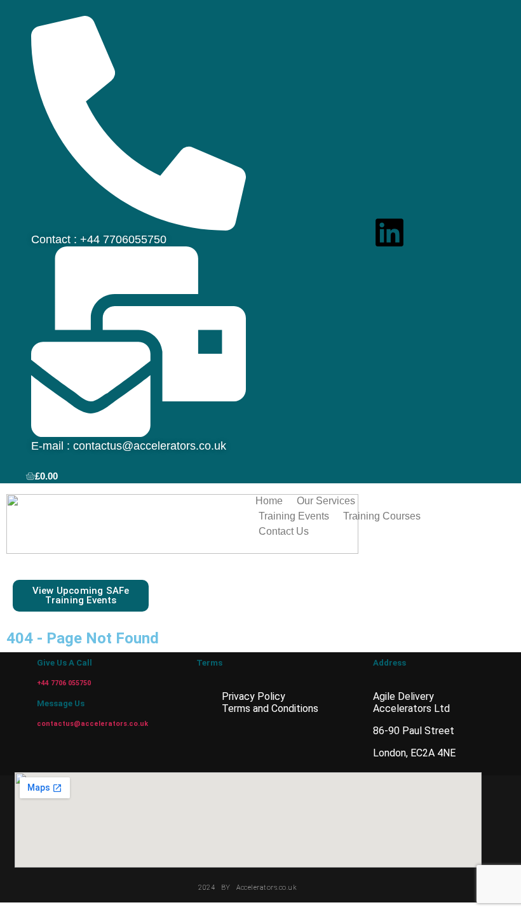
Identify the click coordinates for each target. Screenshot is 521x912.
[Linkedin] (389, 232)
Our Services (326, 500)
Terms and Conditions (270, 708)
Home (269, 500)
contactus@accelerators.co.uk (92, 724)
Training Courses (382, 516)
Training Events (294, 516)
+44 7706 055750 (64, 683)
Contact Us (284, 531)
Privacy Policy (253, 696)
